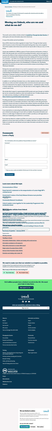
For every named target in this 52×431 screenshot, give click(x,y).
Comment (7, 143)
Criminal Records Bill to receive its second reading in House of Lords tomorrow (23, 227)
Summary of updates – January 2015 (14, 231)
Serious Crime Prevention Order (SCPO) (13, 250)
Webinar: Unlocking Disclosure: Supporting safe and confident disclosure (13, 353)
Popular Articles (31, 323)
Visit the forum (31, 342)
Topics (29, 320)
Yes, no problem (25, 426)
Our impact (5, 323)
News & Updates (8, 6)
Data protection (6, 378)
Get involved (31, 350)
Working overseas (7, 235)
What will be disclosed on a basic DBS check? (14, 245)
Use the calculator (32, 327)
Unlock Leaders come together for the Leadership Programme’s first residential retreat (23, 204)
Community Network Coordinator (13, 200)
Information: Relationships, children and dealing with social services (20, 240)
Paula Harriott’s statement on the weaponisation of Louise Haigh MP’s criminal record (24, 191)
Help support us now (25, 287)
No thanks (33, 426)
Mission (4, 320)
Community (31, 335)
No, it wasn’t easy (23, 272)
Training (4, 350)
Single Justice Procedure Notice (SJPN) (12, 248)
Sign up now (25, 308)
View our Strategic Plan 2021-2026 (10, 330)
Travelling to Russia (7, 238)
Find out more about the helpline (12, 225)
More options (40, 426)
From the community (32, 340)
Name (6, 159)
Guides (29, 325)
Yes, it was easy (10, 272)
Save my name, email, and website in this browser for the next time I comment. (24, 170)
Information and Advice (33, 318)
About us (5, 318)
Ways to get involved (32, 352)
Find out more (9, 16)
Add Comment (45, 133)
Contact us (5, 384)
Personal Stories (31, 338)
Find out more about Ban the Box (10, 345)
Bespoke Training (6, 358)
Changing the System (8, 335)
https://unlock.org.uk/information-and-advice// (16, 96)
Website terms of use (7, 381)
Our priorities (5, 338)
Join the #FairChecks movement (10, 342)
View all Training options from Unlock (10, 363)
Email (6, 165)
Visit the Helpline (31, 330)
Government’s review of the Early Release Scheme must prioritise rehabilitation (22, 196)
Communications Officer (10, 187)
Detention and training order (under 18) (12, 253)
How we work (5, 325)
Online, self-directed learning (9, 361)
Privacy (4, 376)
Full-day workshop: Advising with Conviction (12, 356)
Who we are (5, 327)
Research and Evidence (8, 340)
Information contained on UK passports (13, 243)
